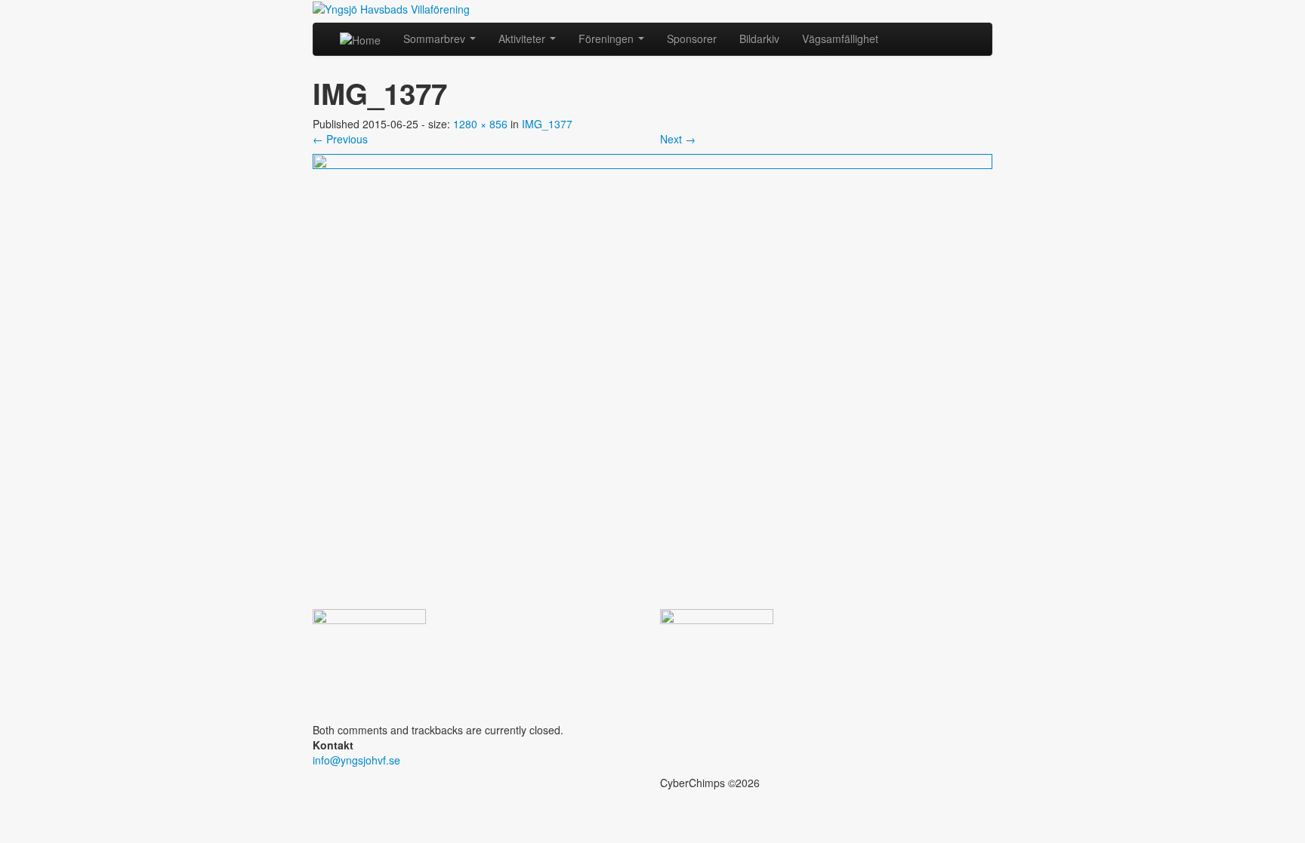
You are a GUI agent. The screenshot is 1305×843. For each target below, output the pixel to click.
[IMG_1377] (652, 379)
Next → (678, 138)
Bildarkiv (759, 38)
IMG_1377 (547, 123)
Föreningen (607, 38)
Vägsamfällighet (840, 38)
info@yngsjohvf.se (356, 760)
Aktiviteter (523, 38)
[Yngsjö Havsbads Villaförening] (391, 7)
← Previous (340, 138)
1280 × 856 (480, 123)
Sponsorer (692, 38)
